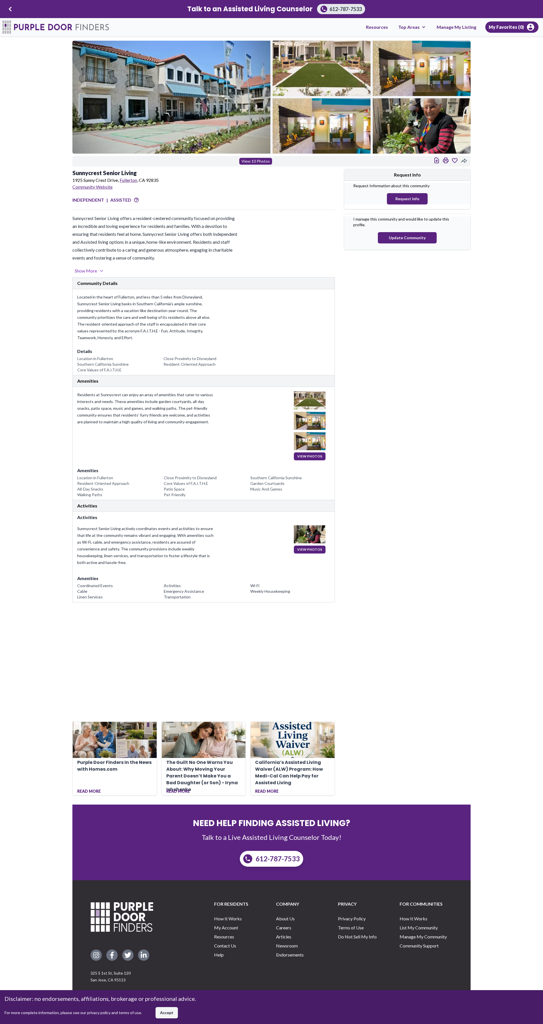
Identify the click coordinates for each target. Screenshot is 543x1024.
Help (219, 954)
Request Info (407, 198)
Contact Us (225, 945)
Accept (166, 1012)
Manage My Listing (456, 27)
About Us (285, 918)
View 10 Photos (256, 161)
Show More (86, 270)
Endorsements (290, 954)
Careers (283, 927)
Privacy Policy (352, 918)
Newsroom (287, 945)
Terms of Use (351, 927)
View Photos (309, 456)
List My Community (419, 927)
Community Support (419, 945)
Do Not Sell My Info (357, 936)
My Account (226, 927)
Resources (377, 27)
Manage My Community (423, 936)
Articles (283, 936)
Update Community (407, 237)
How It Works (228, 918)
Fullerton (128, 180)
